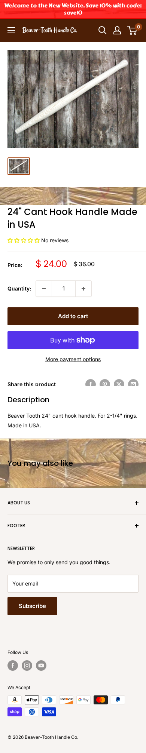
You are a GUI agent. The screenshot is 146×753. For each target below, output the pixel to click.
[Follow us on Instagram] (27, 665)
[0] (132, 30)
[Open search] (102, 30)
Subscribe (32, 605)
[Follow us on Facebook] (12, 665)
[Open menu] (11, 30)
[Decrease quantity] (44, 288)
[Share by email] (133, 384)
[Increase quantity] (83, 288)
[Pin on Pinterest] (105, 384)
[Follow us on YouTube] (41, 665)
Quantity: (19, 288)
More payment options (73, 359)
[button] (24, 240)
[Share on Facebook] (90, 384)
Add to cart (73, 316)
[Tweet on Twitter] (119, 384)
